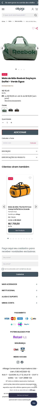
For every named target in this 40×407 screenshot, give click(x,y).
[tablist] (20, 69)
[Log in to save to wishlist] (33, 28)
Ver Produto (20, 230)
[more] (11, 123)
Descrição (6, 151)
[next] (37, 2)
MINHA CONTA (8, 303)
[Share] (37, 28)
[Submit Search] (35, 15)
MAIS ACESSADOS (9, 284)
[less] (3, 123)
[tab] (16, 69)
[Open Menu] (3, 9)
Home (3, 21)
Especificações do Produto (13, 157)
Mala (10, 21)
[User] (32, 9)
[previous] (2, 2)
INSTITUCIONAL (8, 290)
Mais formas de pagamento (13, 101)
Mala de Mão (18, 21)
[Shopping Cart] (36, 9)
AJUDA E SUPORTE (10, 296)
